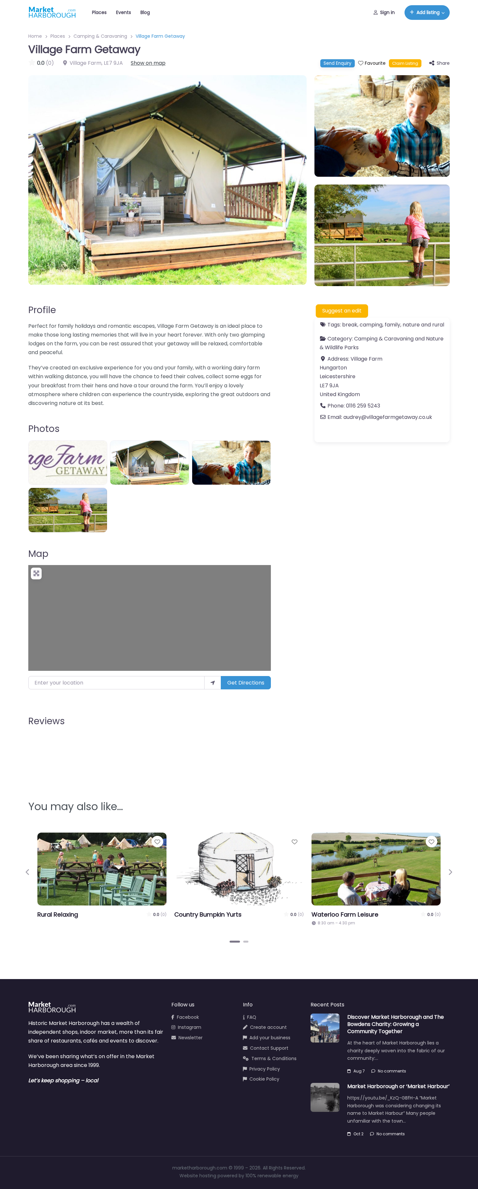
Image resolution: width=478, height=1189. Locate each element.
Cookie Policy (264, 1079)
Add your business (269, 1037)
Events (123, 12)
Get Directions (245, 682)
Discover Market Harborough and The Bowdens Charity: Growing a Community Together (395, 1024)
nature (411, 324)
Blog (145, 12)
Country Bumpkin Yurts (208, 914)
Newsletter (191, 1037)
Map (38, 553)
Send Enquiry (338, 63)
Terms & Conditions (274, 1058)
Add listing (428, 12)
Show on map (148, 63)
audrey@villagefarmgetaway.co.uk (387, 417)
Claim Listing (405, 63)
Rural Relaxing (57, 914)
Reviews (46, 721)
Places (99, 12)
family (392, 324)
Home (35, 36)
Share (443, 63)
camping (371, 324)
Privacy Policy (264, 1069)
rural (438, 324)
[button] (28, 872)
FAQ (251, 1017)
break (349, 324)
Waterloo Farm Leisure (345, 914)
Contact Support (269, 1048)
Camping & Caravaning (100, 36)
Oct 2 (358, 1134)
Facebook (188, 1017)
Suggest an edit (342, 310)
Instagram (189, 1027)
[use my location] (212, 682)
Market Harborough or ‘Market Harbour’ (398, 1086)
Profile (42, 310)
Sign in (387, 12)
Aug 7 (359, 1071)
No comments (392, 1071)
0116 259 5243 (363, 405)
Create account (268, 1027)
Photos (44, 428)
